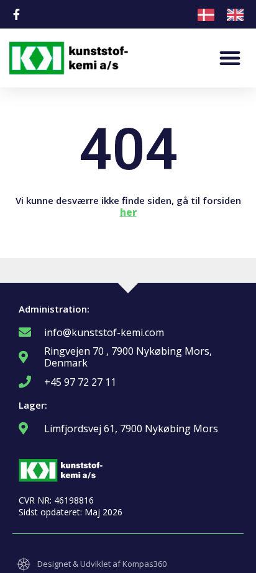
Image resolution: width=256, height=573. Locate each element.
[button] (230, 57)
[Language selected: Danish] (227, 14)
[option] (238, 15)
